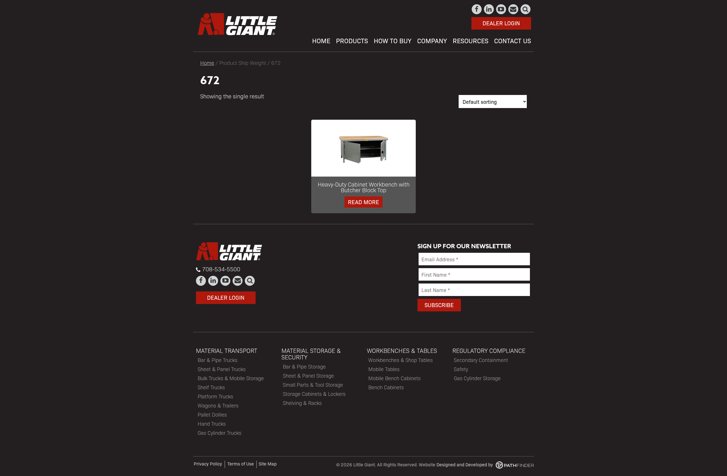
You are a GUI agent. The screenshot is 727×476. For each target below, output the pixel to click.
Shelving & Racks (302, 403)
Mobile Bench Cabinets (394, 378)
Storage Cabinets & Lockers (314, 393)
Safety (461, 369)
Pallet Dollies (212, 414)
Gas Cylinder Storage (477, 378)
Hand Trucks (212, 423)
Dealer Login (501, 23)
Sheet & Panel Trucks (222, 369)
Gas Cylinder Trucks (219, 432)
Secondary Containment (481, 360)
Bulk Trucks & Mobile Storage (231, 378)
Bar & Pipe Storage (304, 366)
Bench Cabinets (386, 387)
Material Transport (226, 350)
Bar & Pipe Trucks (217, 360)
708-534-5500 (221, 269)
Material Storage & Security (311, 354)
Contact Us (513, 9)
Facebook (477, 9)
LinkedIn (489, 9)
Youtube (501, 9)
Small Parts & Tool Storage (313, 384)
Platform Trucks (215, 396)
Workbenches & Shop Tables (400, 360)
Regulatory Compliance (488, 350)
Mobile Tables (384, 369)
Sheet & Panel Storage (308, 375)
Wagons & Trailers (218, 405)
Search (526, 9)
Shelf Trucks (211, 387)
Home (207, 62)
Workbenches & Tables (402, 350)
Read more (363, 202)
